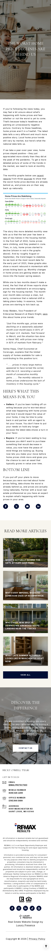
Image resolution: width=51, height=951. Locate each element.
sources (28, 178)
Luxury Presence (25, 925)
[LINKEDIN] (25, 908)
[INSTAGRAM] (18, 908)
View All (25, 675)
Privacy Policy (37, 939)
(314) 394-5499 (16, 800)
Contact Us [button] (25, 748)
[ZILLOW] (38, 908)
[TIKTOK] (32, 908)
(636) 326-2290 (16, 793)
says (45, 314)
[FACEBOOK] (12, 908)
